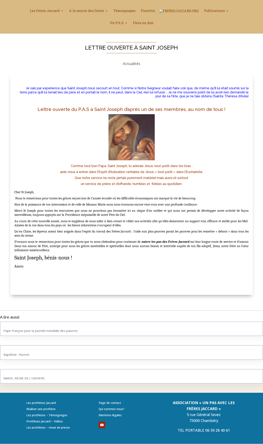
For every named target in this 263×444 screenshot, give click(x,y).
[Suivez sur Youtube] (102, 425)
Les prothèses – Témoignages (46, 415)
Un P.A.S (116, 23)
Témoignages (124, 11)
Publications (214, 11)
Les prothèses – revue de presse (48, 427)
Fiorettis (148, 11)
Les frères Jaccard (45, 11)
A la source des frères (86, 11)
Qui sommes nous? (112, 409)
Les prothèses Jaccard (41, 403)
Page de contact (110, 403)
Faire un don (143, 23)
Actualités (131, 63)
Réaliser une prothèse (40, 409)
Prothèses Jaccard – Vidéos (44, 421)
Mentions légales (110, 415)
